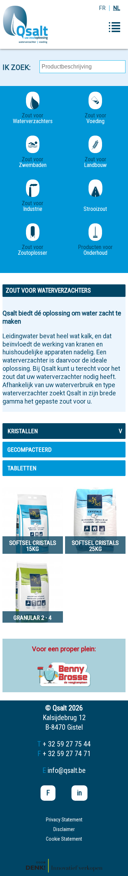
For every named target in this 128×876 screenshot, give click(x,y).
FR (102, 8)
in (79, 793)
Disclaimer (64, 829)
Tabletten (21, 468)
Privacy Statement (64, 819)
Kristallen (64, 431)
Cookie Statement (64, 839)
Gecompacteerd (29, 449)
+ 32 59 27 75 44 (67, 744)
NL (116, 8)
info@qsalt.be (67, 770)
